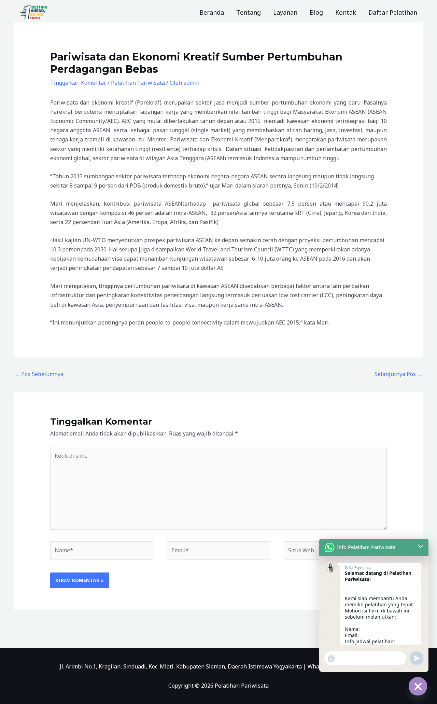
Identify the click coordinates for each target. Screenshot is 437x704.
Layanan (285, 12)
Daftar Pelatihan (392, 12)
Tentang (248, 12)
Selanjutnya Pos (399, 374)
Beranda (211, 12)
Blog (316, 12)
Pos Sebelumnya (39, 374)
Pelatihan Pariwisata (138, 82)
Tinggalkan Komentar (78, 82)
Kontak (345, 12)
